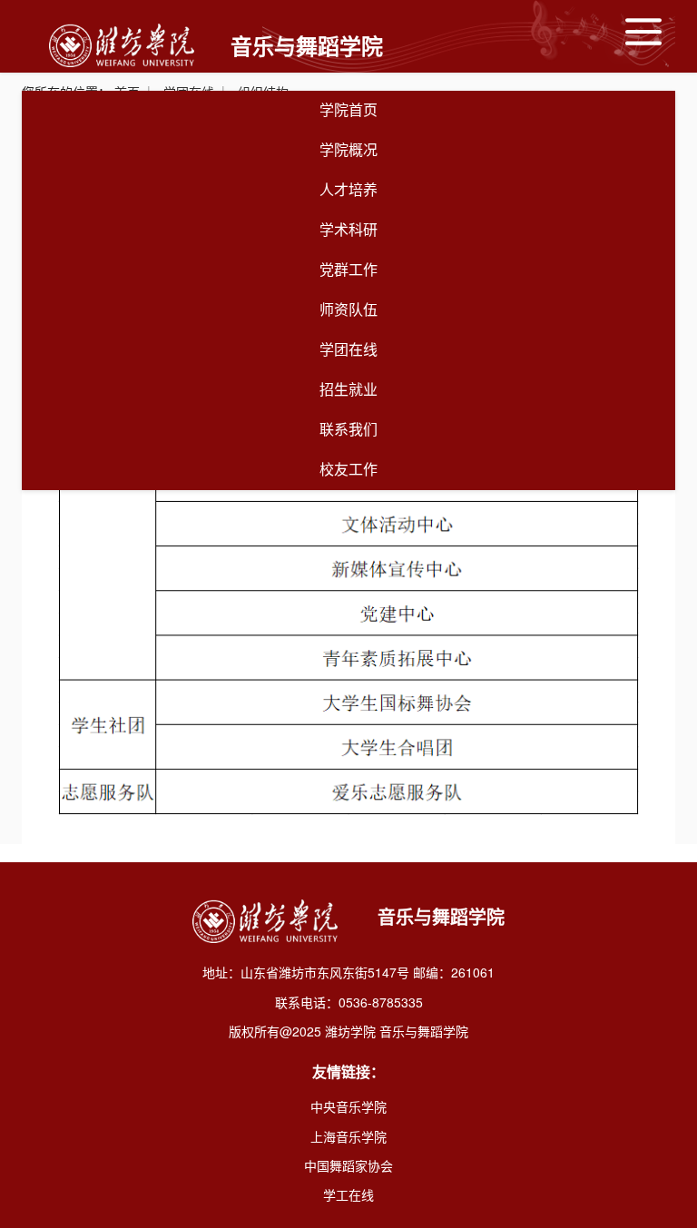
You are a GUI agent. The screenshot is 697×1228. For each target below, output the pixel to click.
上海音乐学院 (348, 1136)
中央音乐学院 (348, 1106)
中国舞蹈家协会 (348, 1165)
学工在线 (348, 1194)
